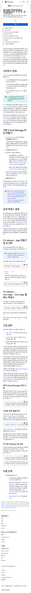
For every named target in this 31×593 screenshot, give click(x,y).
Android (3, 570)
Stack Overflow (5, 551)
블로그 (2, 534)
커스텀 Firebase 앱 (8, 379)
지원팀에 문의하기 (5, 548)
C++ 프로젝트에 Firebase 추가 (15, 98)
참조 (2, 521)
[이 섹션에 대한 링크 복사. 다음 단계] (13, 471)
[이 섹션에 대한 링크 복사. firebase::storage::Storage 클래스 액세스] (15, 298)
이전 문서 (3, 560)
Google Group (4, 553)
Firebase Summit (5, 537)
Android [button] (6, 271)
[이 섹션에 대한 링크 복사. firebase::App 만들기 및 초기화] (13, 243)
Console (11, 137)
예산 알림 (11, 480)
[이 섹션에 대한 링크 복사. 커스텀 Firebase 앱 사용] (24, 444)
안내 (2, 518)
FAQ (6, 120)
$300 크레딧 (15, 122)
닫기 (15, 20)
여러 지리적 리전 (10, 332)
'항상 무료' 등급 (19, 159)
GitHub (3, 528)
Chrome (3, 572)
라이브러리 (3, 525)
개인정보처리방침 (8, 586)
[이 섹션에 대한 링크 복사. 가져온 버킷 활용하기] (21, 411)
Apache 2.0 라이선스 (5, 504)
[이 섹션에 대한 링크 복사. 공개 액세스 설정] (20, 209)
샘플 (2, 523)
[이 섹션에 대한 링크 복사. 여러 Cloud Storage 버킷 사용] (6, 388)
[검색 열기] (21, 2)
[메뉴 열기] (2, 2)
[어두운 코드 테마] (24, 264)
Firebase (3, 575)
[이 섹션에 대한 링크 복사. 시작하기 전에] (18, 71)
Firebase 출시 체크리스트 (15, 496)
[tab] (6, 272)
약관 (2, 586)
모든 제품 (3, 579)
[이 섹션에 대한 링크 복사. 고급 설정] (13, 326)
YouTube (3, 542)
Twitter (2, 539)
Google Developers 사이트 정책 (8, 506)
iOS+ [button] (12, 271)
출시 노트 (3, 555)
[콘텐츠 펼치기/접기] (13, 28)
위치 (12, 152)
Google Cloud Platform (6, 577)
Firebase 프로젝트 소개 (9, 429)
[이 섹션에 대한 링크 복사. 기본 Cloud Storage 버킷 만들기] (13, 133)
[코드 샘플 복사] (27, 264)
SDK (19, 91)
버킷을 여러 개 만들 (15, 169)
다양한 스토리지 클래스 (12, 337)
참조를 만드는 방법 (17, 317)
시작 (15, 24)
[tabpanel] (15, 281)
